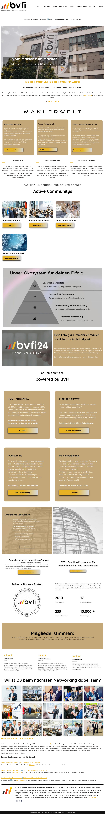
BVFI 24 (92, 6)
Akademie (63, 6)
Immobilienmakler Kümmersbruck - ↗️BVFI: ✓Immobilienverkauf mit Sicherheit (24, 778)
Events (71, 6)
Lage (51, 744)
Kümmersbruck (20, 780)
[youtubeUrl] (19, 801)
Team (74, 812)
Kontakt (100, 6)
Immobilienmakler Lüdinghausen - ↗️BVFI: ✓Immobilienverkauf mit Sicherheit (24, 770)
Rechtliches (47, 812)
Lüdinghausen (17, 772)
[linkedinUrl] (21, 801)
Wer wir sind (64, 812)
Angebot (42, 812)
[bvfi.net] (13, 6)
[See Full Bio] (96, 798)
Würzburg (32, 765)
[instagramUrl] (18, 801)
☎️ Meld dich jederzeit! (52, 101)
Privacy (68, 812)
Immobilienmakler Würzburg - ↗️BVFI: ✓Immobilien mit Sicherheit (20, 762)
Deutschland (88, 95)
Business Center (50, 6)
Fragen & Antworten (53, 812)
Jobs (71, 812)
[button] (41, 6)
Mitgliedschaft (82, 6)
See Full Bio (92, 798)
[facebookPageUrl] (16, 801)
